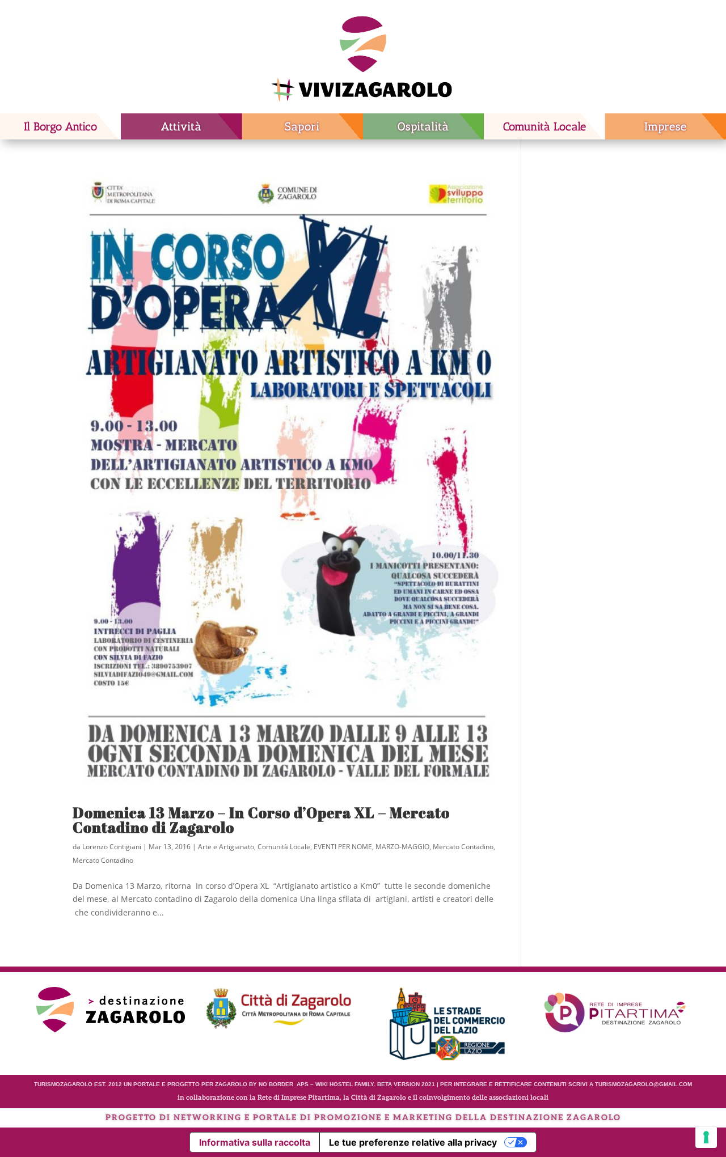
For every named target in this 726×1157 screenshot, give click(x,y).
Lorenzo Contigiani (111, 846)
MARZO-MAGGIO (402, 846)
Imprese (665, 126)
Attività (181, 126)
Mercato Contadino (463, 846)
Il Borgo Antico (60, 126)
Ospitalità (423, 126)
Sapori (302, 126)
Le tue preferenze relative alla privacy (413, 1142)
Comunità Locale (544, 126)
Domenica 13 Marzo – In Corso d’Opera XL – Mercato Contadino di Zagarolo (261, 819)
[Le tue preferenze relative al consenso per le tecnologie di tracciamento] (706, 1137)
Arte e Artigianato (226, 846)
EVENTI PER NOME (343, 846)
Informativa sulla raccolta (254, 1142)
